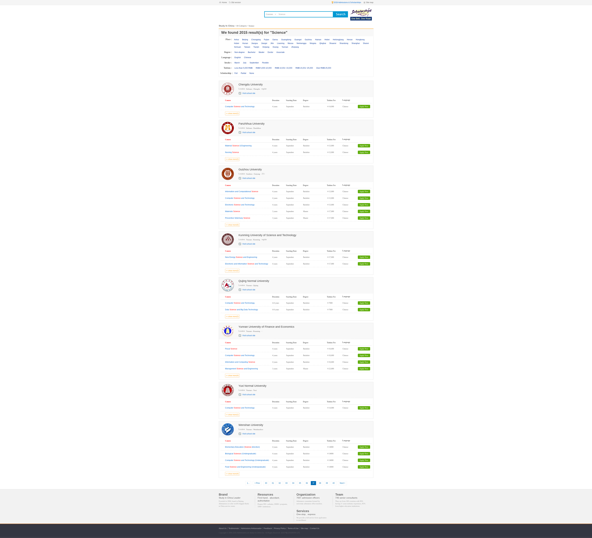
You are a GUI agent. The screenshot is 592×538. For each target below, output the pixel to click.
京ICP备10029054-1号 (290, 533)
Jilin (272, 43)
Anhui (236, 40)
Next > (342, 483)
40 (334, 483)
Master (261, 52)
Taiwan (247, 47)
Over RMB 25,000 (323, 68)
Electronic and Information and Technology (246, 264)
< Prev (257, 483)
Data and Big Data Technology (241, 310)
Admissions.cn (243, 533)
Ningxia (313, 43)
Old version (236, 2)
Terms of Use (293, 528)
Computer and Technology (240, 106)
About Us (222, 528)
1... (248, 483)
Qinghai (322, 43)
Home (224, 2)
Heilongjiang (338, 40)
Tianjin (256, 47)
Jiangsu (254, 43)
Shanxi (366, 43)
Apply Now (364, 106)
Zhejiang (295, 47)
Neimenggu (301, 43)
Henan (350, 40)
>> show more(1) (232, 113)
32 (280, 483)
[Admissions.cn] (240, 13)
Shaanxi (332, 43)
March (237, 63)
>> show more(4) (232, 375)
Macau (290, 43)
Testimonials (233, 528)
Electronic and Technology (240, 205)
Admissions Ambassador (251, 528)
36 (307, 483)
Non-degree (239, 52)
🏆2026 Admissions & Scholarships (346, 2)
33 (286, 483)
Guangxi (298, 40)
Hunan (245, 43)
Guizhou (308, 40)
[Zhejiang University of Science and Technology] (361, 9)
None (251, 73)
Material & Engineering (238, 146)
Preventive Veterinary (237, 218)
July (244, 63)
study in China (256, 533)
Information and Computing (240, 362)
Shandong (343, 43)
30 (266, 483)
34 (293, 483)
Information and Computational (241, 191)
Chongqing (256, 40)
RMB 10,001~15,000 (283, 68)
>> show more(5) (232, 225)
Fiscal (231, 349)
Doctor (270, 52)
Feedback (268, 528)
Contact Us (314, 528)
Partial (243, 73)
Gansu (275, 40)
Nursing (232, 152)
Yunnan (285, 47)
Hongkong (360, 40)
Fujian (266, 40)
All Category (241, 26)
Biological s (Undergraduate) (240, 454)
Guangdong (286, 40)
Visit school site (248, 93)
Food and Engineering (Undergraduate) (245, 467)
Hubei (236, 43)
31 (273, 483)
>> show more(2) (232, 159)
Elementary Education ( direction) (242, 447)
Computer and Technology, (240, 303)
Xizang (275, 47)
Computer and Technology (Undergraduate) (247, 460)
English (237, 57)
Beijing (245, 40)
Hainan (318, 40)
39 (327, 483)
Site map (369, 2)
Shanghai (356, 43)
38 (320, 483)
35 (300, 483)
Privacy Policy (280, 528)
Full (236, 73)
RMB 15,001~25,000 (304, 68)
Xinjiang (265, 47)
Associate (280, 52)
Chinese (247, 57)
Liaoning (280, 43)
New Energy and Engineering (241, 257)
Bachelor (251, 52)
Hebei (327, 40)
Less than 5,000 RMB (243, 68)
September (254, 63)
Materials (232, 211)
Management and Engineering (241, 369)
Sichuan (237, 47)
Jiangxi (264, 43)
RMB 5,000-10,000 (264, 68)
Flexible (265, 63)
